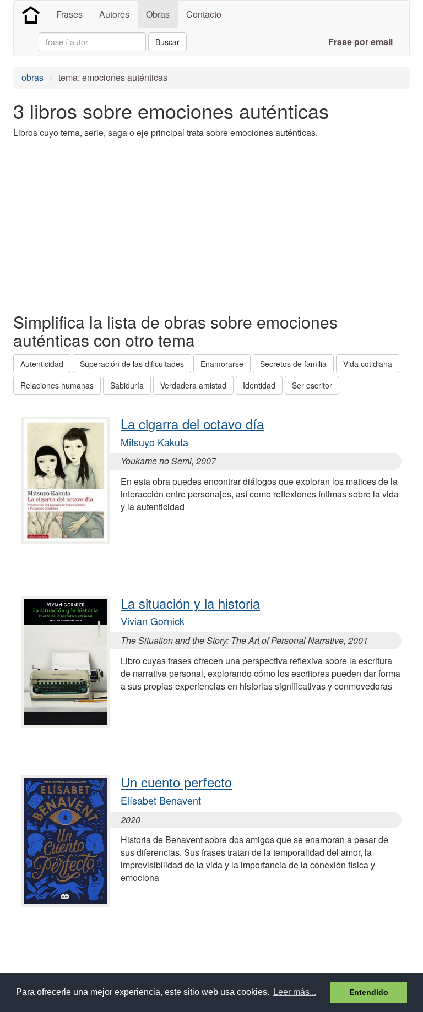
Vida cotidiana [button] (367, 363)
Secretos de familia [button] (293, 363)
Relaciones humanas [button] (57, 385)
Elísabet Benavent (161, 800)
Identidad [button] (259, 385)
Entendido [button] (368, 992)
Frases (69, 14)
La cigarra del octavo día (192, 423)
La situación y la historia (190, 602)
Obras (158, 14)
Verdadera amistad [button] (193, 385)
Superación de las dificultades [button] (132, 363)
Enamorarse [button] (221, 363)
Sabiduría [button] (127, 385)
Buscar (167, 41)
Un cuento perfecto (176, 781)
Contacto (203, 14)
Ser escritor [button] (312, 385)
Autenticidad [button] (41, 363)
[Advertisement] (142, 224)
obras (32, 77)
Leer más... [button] (294, 992)
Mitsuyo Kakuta (154, 442)
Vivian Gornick (153, 621)
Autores (114, 14)
